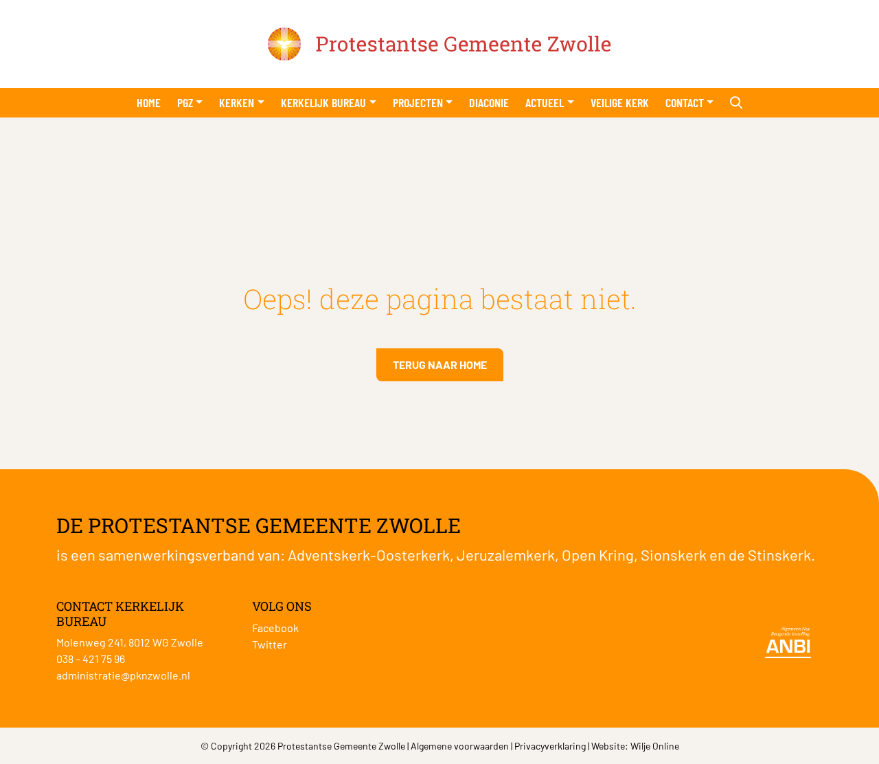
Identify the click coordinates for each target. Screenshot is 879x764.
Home (149, 102)
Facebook (275, 627)
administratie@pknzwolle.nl (123, 675)
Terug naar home (440, 364)
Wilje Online (654, 746)
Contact (684, 102)
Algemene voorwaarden (460, 746)
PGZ (185, 102)
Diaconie (489, 102)
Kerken (236, 102)
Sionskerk (674, 554)
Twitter (269, 644)
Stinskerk (779, 554)
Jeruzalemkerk (506, 554)
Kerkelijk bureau (323, 102)
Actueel (544, 102)
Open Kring (598, 554)
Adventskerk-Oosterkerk (369, 554)
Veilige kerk (620, 102)
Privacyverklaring (550, 746)
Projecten (418, 102)
